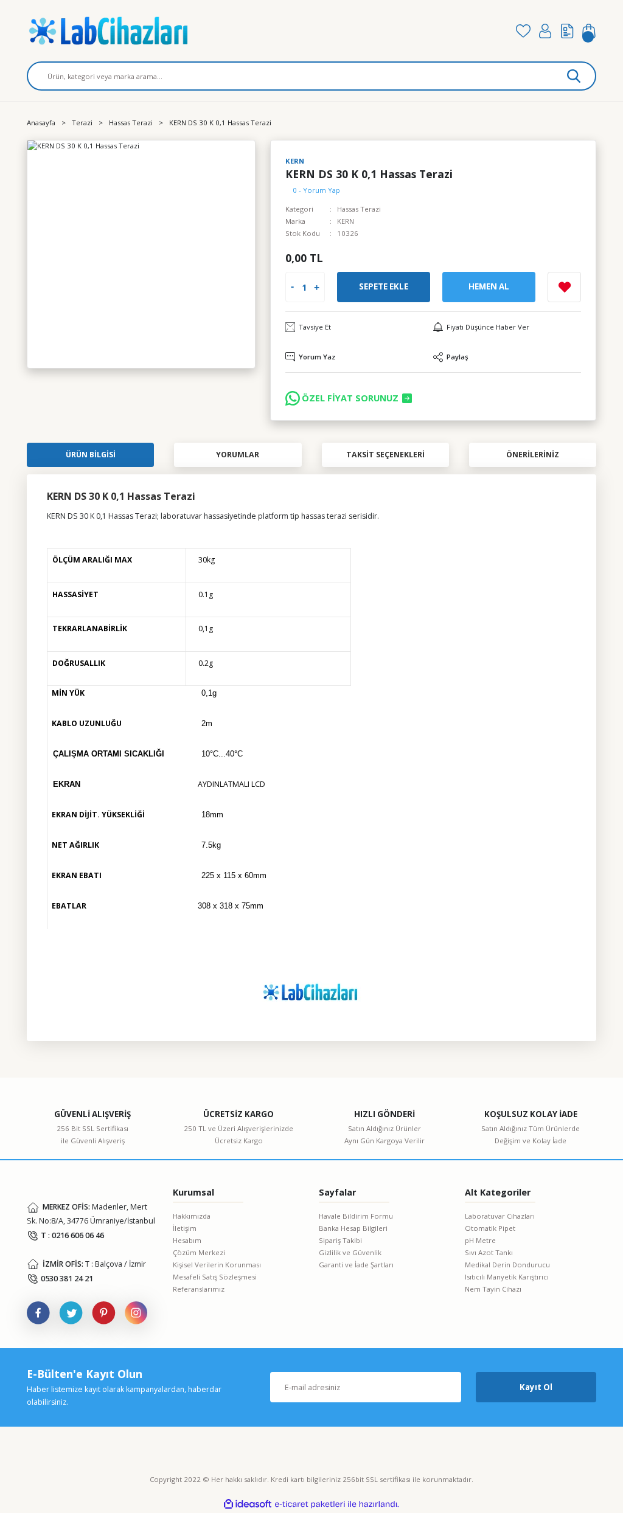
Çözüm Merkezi (199, 1252)
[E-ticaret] (310, 1504)
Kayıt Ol (536, 1387)
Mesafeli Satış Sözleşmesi (215, 1276)
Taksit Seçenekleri (385, 454)
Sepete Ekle (383, 286)
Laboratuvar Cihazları (500, 1215)
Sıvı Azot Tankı (489, 1252)
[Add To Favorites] (564, 287)
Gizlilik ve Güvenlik (350, 1252)
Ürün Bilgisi (91, 454)
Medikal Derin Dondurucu (507, 1264)
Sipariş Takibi (340, 1240)
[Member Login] (545, 31)
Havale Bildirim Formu (356, 1215)
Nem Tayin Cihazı (493, 1288)
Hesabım (187, 1240)
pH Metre (480, 1240)
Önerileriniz (532, 454)
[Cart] (589, 31)
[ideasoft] (247, 1504)
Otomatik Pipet (490, 1228)
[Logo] (264, 30)
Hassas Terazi (359, 208)
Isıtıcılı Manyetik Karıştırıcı (507, 1276)
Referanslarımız (198, 1288)
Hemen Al (488, 286)
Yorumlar (237, 454)
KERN (345, 221)
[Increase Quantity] (316, 287)
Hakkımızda (192, 1215)
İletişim (185, 1228)
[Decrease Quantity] (292, 287)
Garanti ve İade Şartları (356, 1264)
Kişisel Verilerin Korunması (217, 1264)
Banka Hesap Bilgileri (353, 1228)
